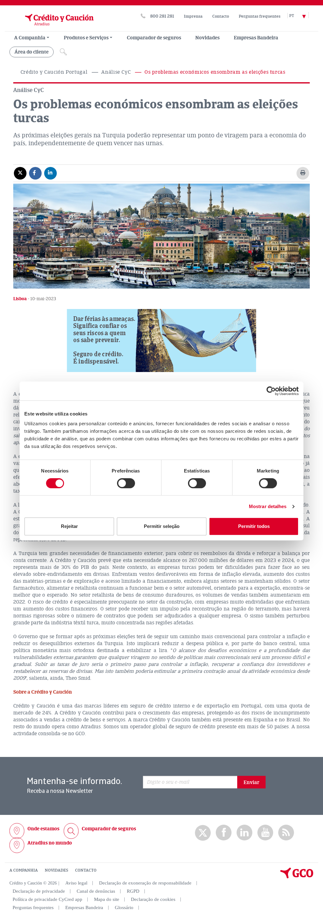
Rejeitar (69, 526)
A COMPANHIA (23, 870)
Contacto (220, 16)
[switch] (126, 483)
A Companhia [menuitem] (29, 38)
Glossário (124, 907)
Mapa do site (106, 899)
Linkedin (244, 833)
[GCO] (297, 877)
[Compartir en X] (20, 173)
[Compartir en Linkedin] (50, 173)
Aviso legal (76, 882)
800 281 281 (162, 16)
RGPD (133, 891)
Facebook (223, 833)
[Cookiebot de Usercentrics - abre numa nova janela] (271, 391)
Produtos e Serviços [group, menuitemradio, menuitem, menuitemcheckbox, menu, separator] (86, 38)
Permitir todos (254, 526)
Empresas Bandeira (256, 38)
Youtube (265, 833)
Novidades (207, 38)
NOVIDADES (56, 870)
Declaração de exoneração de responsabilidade (145, 882)
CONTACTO (86, 870)
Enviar (251, 782)
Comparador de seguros (154, 38)
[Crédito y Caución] (51, 28)
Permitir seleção (161, 526)
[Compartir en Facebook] (35, 173)
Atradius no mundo (49, 843)
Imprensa (193, 16)
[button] (161, 340)
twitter (202, 833)
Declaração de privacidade (39, 891)
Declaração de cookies (153, 899)
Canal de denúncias (96, 891)
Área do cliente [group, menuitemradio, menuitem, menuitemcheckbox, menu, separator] (32, 52)
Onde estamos (43, 829)
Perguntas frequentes (259, 16)
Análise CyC (116, 72)
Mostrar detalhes (268, 506)
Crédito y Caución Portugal (54, 72)
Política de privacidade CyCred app (47, 899)
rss (286, 833)
